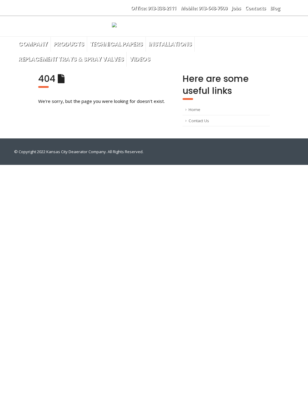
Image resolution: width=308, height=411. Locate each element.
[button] (289, 8)
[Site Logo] (154, 26)
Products (69, 44)
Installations (170, 44)
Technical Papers (116, 44)
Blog (275, 8)
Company (33, 44)
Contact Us (199, 120)
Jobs (236, 8)
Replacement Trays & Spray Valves (71, 59)
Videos (139, 59)
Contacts (255, 8)
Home (194, 109)
